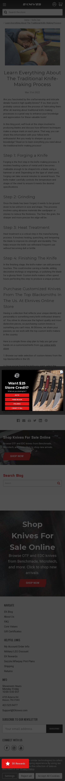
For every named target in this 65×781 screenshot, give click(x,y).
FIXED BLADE (17, 399)
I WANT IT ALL (17, 408)
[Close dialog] (61, 371)
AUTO (17, 395)
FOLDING (17, 404)
